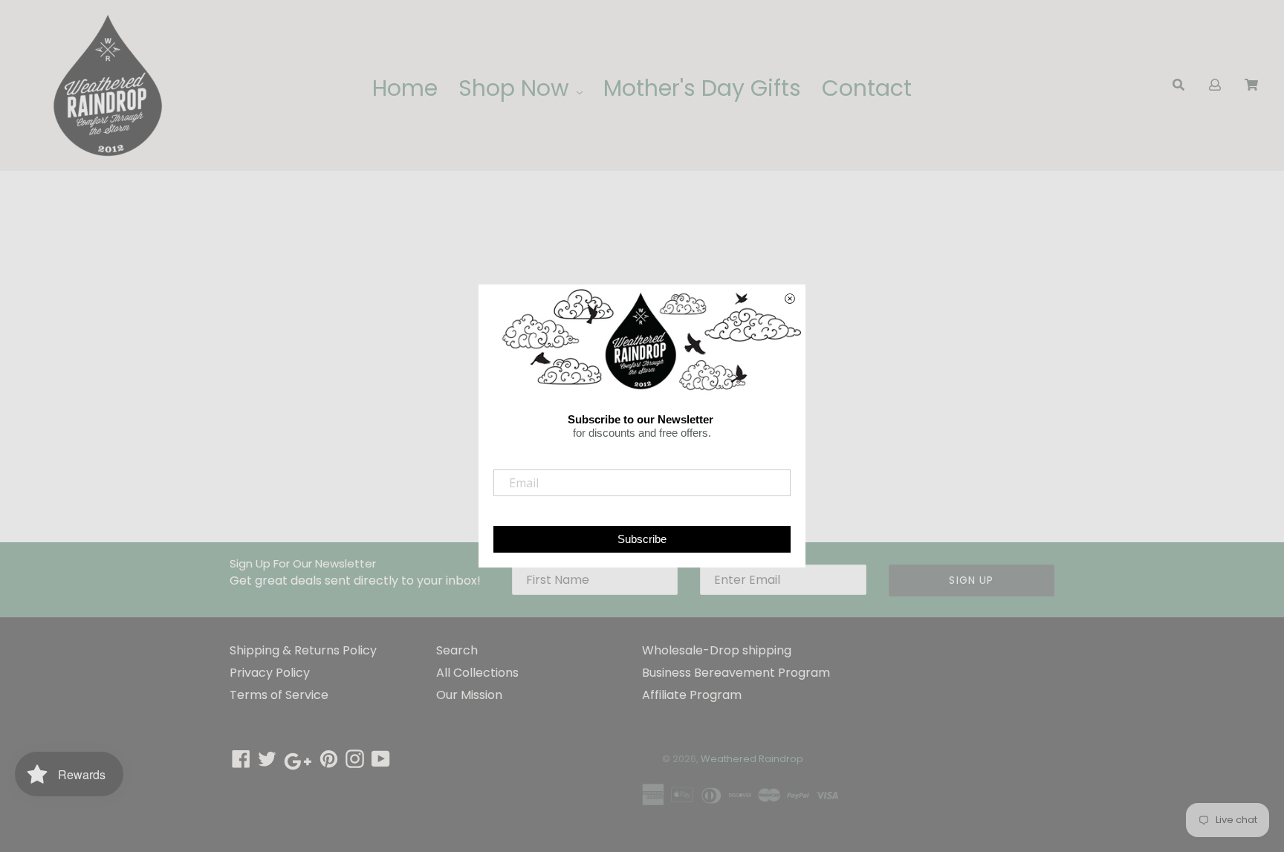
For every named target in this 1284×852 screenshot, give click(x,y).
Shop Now (516, 88)
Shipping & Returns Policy (303, 650)
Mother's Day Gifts (702, 88)
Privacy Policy (270, 672)
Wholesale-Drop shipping (716, 650)
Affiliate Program (692, 694)
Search (457, 650)
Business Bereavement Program (736, 672)
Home (405, 88)
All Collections (477, 672)
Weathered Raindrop (752, 759)
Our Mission (469, 694)
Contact (867, 88)
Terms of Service (279, 694)
